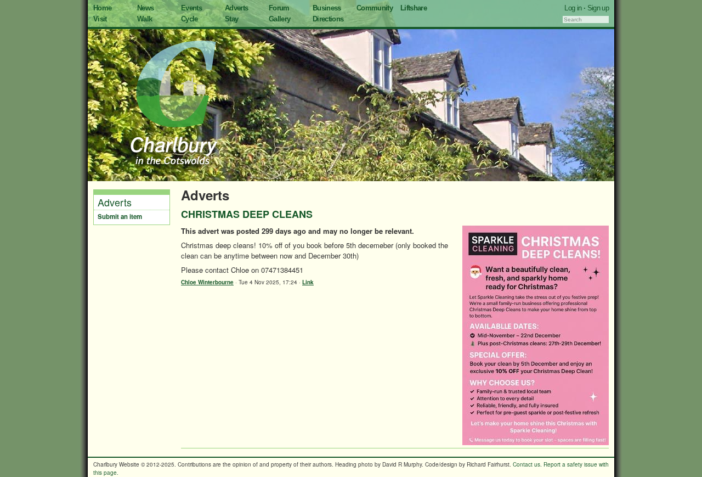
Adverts (236, 8)
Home (102, 8)
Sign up (598, 8)
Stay (231, 19)
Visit (100, 19)
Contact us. (527, 464)
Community (374, 8)
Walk (144, 19)
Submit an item (120, 216)
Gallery (279, 19)
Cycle (189, 19)
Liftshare (413, 8)
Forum (279, 8)
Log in (572, 8)
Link (308, 282)
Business (327, 8)
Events (191, 8)
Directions (328, 19)
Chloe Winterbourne (207, 282)
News (145, 8)
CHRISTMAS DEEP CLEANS (247, 214)
